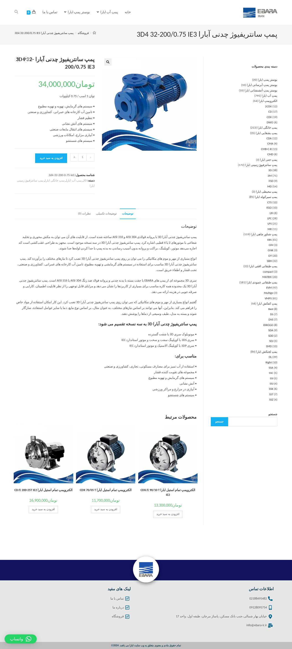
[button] (108, 62)
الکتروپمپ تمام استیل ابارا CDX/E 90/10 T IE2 (168, 493)
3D (85, 180)
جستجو (273, 414)
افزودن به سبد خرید (51, 158)
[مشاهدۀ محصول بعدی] (18, 59)
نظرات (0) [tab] (84, 213)
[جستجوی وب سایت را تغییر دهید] (16, 12)
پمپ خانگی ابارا (55, 180)
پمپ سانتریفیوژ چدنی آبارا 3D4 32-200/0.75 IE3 (44, 33)
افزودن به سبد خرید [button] (167, 514)
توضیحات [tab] (127, 213)
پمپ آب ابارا (74, 180)
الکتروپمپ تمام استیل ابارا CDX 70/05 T (106, 490)
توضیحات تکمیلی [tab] (106, 213)
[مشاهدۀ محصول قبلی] (25, 59)
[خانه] (94, 33)
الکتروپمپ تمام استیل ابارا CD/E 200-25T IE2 (43, 490)
